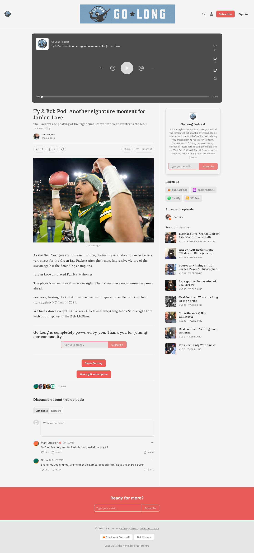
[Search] (203, 14)
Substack (110, 545)
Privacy (124, 528)
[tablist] (48, 410)
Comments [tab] (41, 410)
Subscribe (225, 14)
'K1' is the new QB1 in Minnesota (192, 315)
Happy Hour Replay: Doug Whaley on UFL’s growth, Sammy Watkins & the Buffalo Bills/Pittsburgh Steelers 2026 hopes (199, 251)
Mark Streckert (49, 442)
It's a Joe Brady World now (197, 345)
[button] (101, 68)
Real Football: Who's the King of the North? (198, 299)
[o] (171, 237)
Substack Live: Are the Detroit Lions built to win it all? (199, 235)
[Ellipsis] (152, 442)
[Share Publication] (211, 14)
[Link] (28, 334)
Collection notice (149, 528)
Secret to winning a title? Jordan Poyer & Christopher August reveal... (198, 267)
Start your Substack (118, 537)
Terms (134, 528)
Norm (44, 460)
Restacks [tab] (56, 410)
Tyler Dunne (48, 135)
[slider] (125, 96)
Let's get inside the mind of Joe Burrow (197, 283)
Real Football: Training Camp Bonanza (198, 330)
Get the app (144, 537)
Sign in (243, 14)
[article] (193, 238)
